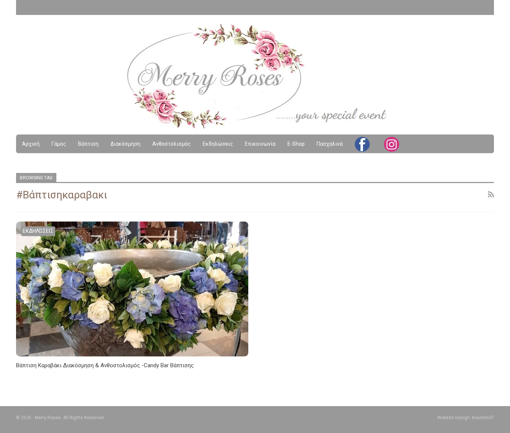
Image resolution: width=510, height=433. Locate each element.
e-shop (296, 144)
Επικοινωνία (260, 144)
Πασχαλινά (330, 144)
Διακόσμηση (125, 144)
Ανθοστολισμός (171, 144)
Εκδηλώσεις (218, 144)
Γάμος (59, 144)
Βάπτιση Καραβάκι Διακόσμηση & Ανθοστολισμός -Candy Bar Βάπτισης (105, 365)
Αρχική (31, 144)
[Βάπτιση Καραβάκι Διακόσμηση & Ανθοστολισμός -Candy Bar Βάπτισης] (132, 289)
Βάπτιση (88, 144)
